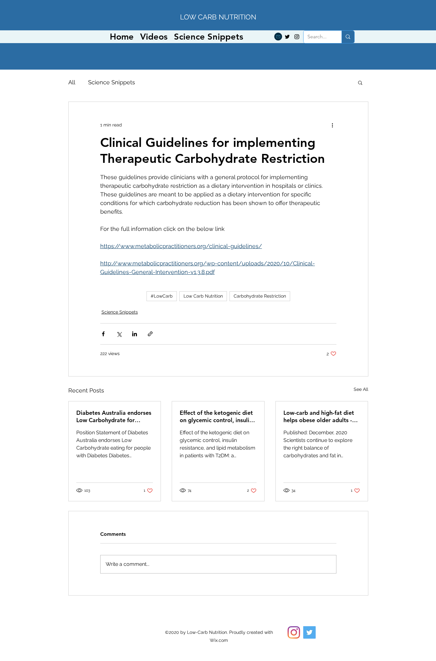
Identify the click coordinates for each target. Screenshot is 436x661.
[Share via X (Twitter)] (119, 334)
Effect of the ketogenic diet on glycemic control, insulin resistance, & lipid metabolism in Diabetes (216, 416)
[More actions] (332, 125)
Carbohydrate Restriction (260, 296)
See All (361, 389)
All (71, 82)
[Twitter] (287, 37)
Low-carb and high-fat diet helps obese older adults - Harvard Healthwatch (318, 416)
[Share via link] (150, 334)
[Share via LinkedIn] (135, 334)
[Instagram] (297, 37)
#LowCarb (162, 296)
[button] (360, 82)
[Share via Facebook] (103, 334)
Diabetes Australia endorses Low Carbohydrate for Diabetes (113, 416)
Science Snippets (111, 82)
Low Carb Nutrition (203, 296)
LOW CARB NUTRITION (218, 17)
